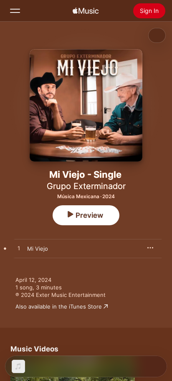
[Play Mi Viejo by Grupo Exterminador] (18, 248)
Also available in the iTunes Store (58, 306)
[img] (86, 11)
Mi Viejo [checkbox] (37, 248)
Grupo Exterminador (86, 186)
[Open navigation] (15, 11)
